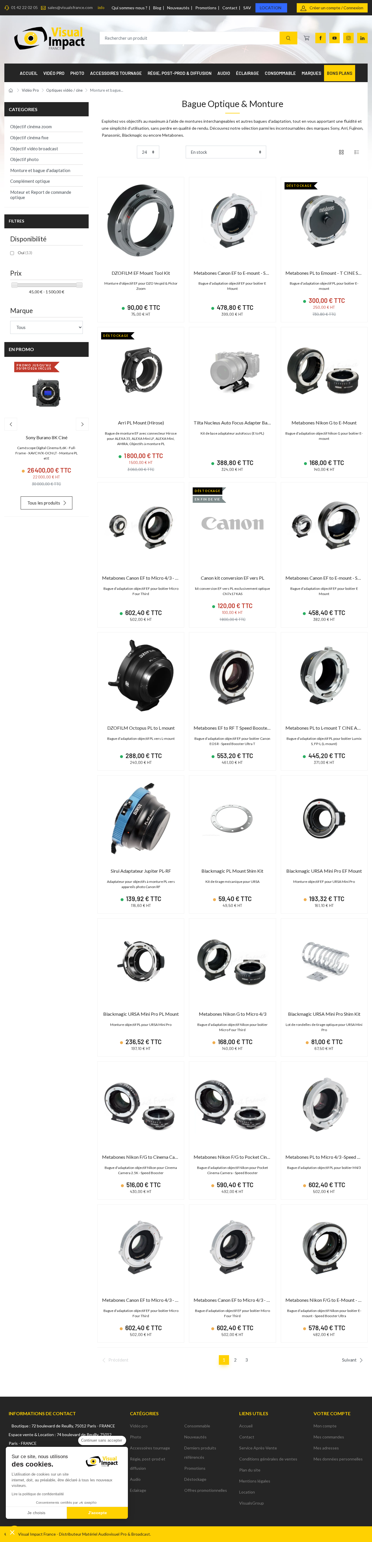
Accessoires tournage (150, 1447)
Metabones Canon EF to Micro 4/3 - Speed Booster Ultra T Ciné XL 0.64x (266, 1300)
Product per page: (118, 151)
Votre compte (332, 1413)
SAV (247, 7)
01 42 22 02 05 (24, 7)
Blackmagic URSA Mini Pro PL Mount (141, 1014)
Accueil (246, 1425)
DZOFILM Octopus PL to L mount (141, 728)
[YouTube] (334, 38)
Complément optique (30, 181)
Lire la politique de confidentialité (38, 1494)
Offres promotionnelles (205, 1490)
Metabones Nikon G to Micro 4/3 (232, 1014)
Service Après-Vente (258, 1447)
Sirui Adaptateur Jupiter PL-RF (141, 871)
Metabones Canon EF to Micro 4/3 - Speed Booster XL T (158, 578)
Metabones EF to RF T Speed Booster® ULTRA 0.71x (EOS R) (255, 728)
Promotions (206, 7)
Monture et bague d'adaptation (40, 170)
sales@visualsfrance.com (70, 7)
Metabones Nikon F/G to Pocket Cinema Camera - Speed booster (259, 1157)
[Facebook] (320, 38)
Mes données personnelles (338, 1458)
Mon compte (325, 1425)
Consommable (197, 1425)
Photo (135, 1436)
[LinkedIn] (362, 38)
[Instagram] (348, 38)
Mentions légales (254, 1480)
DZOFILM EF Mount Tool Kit (141, 273)
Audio (135, 1479)
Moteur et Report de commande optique (40, 194)
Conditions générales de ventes (268, 1458)
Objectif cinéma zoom (31, 126)
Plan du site (249, 1469)
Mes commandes (329, 1436)
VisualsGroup (251, 1503)
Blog (157, 7)
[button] (12, 1532)
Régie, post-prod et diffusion (147, 1463)
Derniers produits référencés (200, 1452)
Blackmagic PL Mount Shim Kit (232, 871)
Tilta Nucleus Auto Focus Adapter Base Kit (236, 422)
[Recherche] (288, 38)
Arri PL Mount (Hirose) (141, 422)
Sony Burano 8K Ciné (46, 437)
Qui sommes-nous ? (129, 7)
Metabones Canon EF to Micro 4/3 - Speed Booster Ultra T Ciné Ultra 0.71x (177, 1300)
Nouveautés (178, 7)
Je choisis (36, 1512)
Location (270, 7)
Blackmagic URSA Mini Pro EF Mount (324, 871)
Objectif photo (24, 159)
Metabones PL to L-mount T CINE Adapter (328, 728)
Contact (229, 7)
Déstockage (195, 1479)
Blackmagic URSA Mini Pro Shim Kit (324, 1014)
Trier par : (174, 151)
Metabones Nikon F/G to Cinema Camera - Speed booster (159, 1157)
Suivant (349, 1359)
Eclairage (138, 1490)
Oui (25, 252)
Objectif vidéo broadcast (34, 148)
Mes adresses (326, 1447)
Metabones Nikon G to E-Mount (324, 422)
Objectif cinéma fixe (29, 137)
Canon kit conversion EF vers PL (232, 578)
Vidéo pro (139, 1425)
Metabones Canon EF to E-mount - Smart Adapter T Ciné (250, 273)
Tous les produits (43, 502)
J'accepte (97, 1512)
